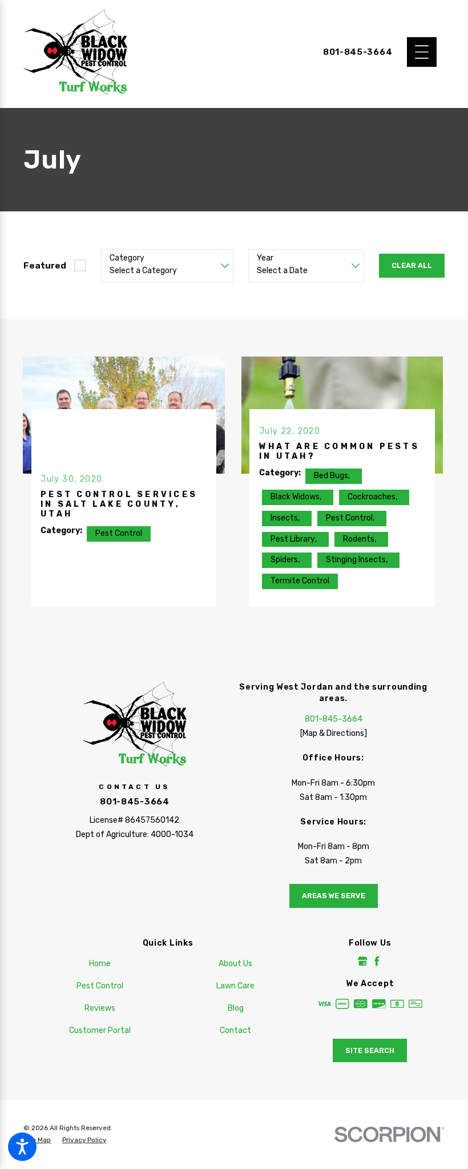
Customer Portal (100, 1030)
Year (265, 258)
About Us (235, 963)
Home (100, 963)
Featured (44, 265)
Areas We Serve (333, 895)
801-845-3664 (357, 52)
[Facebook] (377, 961)
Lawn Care (235, 986)
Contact (235, 1030)
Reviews (99, 1008)
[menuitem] (100, 963)
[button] (22, 1146)
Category (127, 258)
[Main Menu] (422, 52)
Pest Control (99, 986)
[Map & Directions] (333, 733)
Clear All (412, 265)
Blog (236, 1008)
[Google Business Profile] (363, 961)
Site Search (369, 1050)
